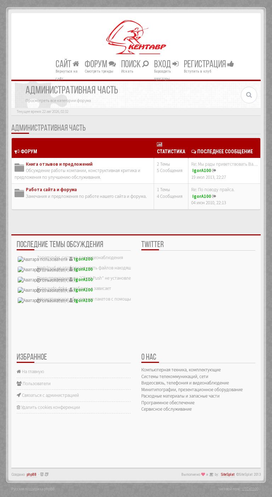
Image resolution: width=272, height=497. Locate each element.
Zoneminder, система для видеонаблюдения (80, 258)
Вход (163, 64)
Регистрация (205, 64)
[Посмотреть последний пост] (214, 170)
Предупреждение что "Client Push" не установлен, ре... (90, 278)
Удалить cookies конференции (50, 407)
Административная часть (48, 128)
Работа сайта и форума (51, 190)
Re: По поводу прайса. (212, 190)
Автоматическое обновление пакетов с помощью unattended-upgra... (104, 299)
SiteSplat (227, 474)
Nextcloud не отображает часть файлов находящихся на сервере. (100, 268)
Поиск (131, 64)
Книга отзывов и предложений (59, 164)
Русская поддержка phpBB (33, 488)
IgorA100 (201, 170)
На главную (32, 372)
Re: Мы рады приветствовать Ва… (224, 164)
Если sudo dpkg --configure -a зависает (74, 288)
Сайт (64, 64)
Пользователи (36, 384)
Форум (97, 64)
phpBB (31, 474)
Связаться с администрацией (50, 395)
